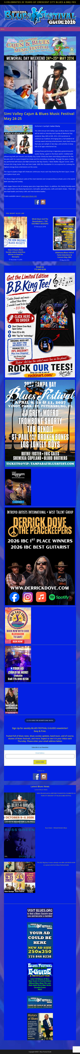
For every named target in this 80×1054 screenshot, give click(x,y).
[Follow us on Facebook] (36, 202)
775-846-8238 (40, 269)
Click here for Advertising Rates (40, 720)
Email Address (40, 753)
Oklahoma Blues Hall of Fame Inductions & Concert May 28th (64, 254)
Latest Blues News (40, 786)
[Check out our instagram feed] (43, 202)
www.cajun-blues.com (29, 196)
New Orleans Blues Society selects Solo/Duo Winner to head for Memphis (15, 253)
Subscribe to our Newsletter (40, 747)
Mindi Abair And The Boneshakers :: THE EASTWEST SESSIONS (40, 221)
